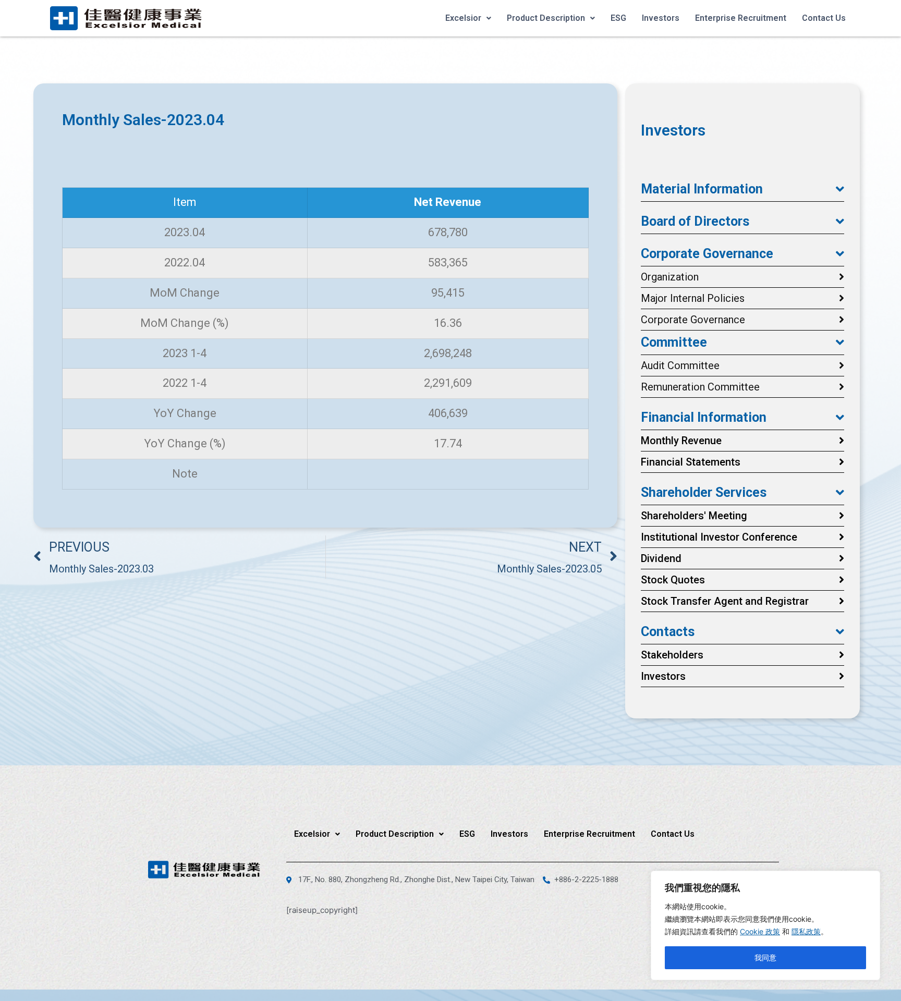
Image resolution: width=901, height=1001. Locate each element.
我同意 (765, 957)
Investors (660, 18)
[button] (742, 189)
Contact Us (824, 18)
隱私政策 (806, 931)
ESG (618, 18)
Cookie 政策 (760, 931)
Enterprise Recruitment (740, 18)
